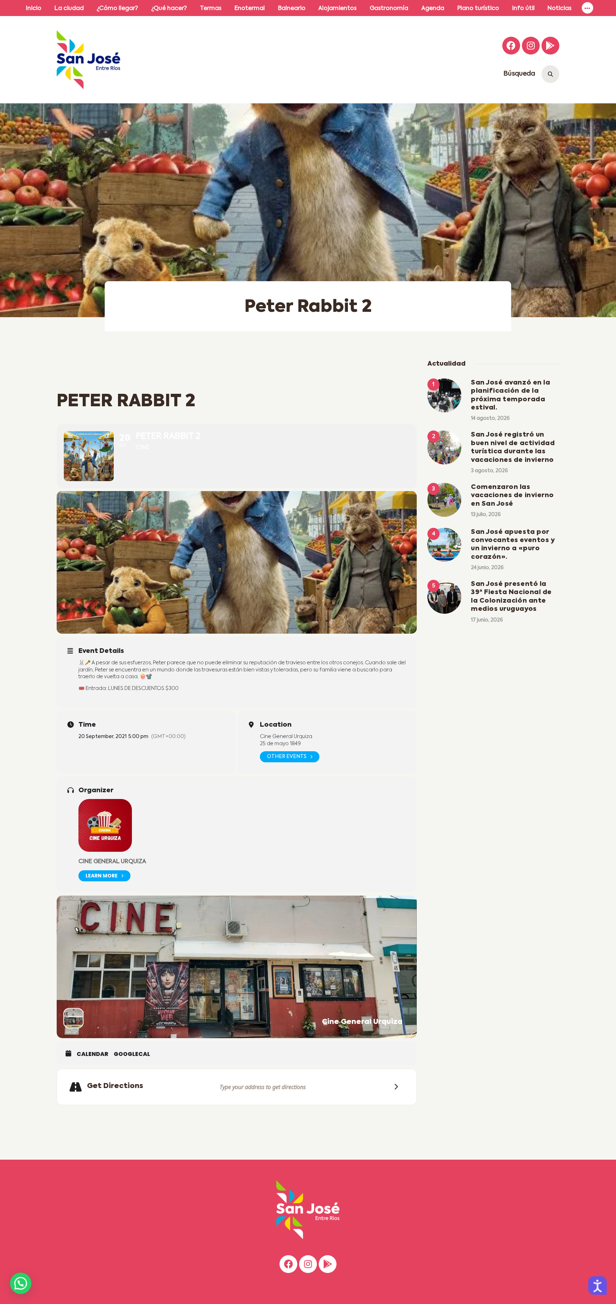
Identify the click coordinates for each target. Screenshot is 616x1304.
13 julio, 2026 (486, 514)
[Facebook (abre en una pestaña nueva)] (511, 46)
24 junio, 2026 (487, 567)
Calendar (92, 1054)
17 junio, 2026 (487, 620)
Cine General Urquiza (112, 862)
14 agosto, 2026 (490, 418)
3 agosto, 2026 (489, 470)
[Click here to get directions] (394, 1087)
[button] (20, 1283)
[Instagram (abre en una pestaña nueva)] (531, 46)
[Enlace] (587, 8)
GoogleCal (132, 1054)
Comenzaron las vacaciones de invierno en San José (512, 495)
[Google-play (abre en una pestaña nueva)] (550, 46)
